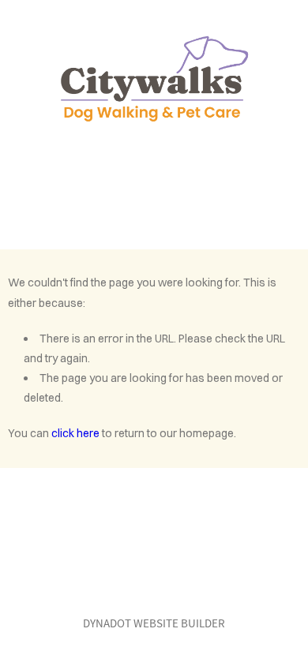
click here (75, 433)
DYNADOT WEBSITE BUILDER (154, 622)
